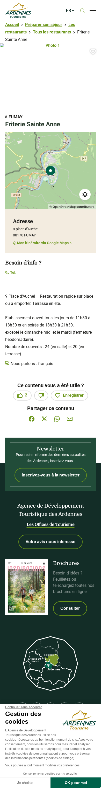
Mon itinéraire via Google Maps (43, 243)
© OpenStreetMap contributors (72, 206)
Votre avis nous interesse (50, 541)
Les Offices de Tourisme (51, 524)
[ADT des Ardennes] (18, 11)
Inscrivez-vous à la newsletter (51, 475)
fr (68, 10)
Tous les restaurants (52, 32)
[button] (93, 52)
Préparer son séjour (43, 24)
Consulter (70, 608)
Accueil (12, 24)
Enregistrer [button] (73, 395)
